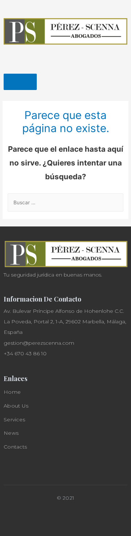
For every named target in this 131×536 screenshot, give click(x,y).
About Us (16, 405)
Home (12, 392)
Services (14, 419)
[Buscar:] (65, 202)
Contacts (15, 446)
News (11, 433)
